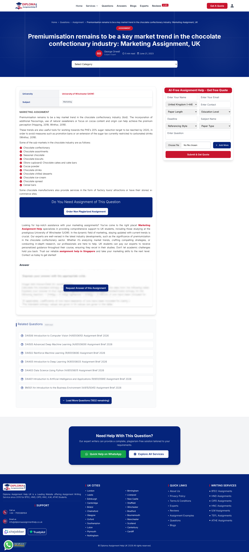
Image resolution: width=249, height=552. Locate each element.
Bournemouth (133, 515)
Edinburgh (92, 499)
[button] (92, 6)
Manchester (133, 519)
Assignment (78, 22)
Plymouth (91, 531)
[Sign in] (232, 5)
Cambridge (92, 503)
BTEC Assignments (221, 491)
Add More (224, 145)
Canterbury (132, 527)
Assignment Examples (182, 515)
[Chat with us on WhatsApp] (15, 543)
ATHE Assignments (221, 520)
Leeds (90, 495)
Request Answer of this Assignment (86, 288)
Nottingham (92, 535)
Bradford (131, 511)
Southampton (93, 523)
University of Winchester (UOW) (78, 94)
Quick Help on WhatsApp (105, 454)
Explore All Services (151, 454)
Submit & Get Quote (198, 154)
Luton (90, 527)
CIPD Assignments (221, 500)
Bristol (90, 507)
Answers (122, 5)
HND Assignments (221, 496)
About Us (175, 491)
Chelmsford (92, 511)
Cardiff (130, 531)
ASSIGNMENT (124, 28)
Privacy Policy (177, 496)
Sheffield (131, 503)
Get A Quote (217, 5)
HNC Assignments (221, 505)
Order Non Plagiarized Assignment (86, 211)
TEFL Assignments (221, 515)
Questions (107, 5)
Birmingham (133, 490)
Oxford (90, 519)
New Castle (132, 499)
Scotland (131, 523)
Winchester (132, 507)
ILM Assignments (220, 510)
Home (79, 5)
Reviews (156, 5)
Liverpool (131, 495)
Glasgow (91, 515)
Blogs (133, 5)
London (90, 490)
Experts (144, 5)
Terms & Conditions (180, 500)
